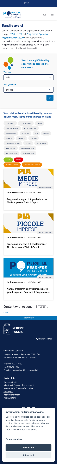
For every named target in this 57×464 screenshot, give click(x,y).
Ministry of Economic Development (19, 385)
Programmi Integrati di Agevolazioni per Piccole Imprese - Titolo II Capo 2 (26, 245)
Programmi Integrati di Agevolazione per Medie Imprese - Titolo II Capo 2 (27, 200)
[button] (28, 3)
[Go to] (11, 15)
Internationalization (12, 394)
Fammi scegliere (14, 439)
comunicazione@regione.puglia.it (24, 370)
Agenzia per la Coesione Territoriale (18, 388)
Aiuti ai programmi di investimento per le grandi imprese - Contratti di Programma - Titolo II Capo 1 (28, 292)
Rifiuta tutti (28, 455)
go (50, 98)
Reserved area (45, 338)
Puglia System (10, 397)
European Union (10, 382)
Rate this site (28, 317)
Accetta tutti (28, 447)
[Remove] (44, 307)
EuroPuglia (8, 391)
